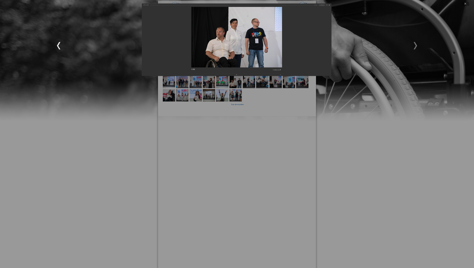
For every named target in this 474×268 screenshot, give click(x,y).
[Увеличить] (327, 5)
